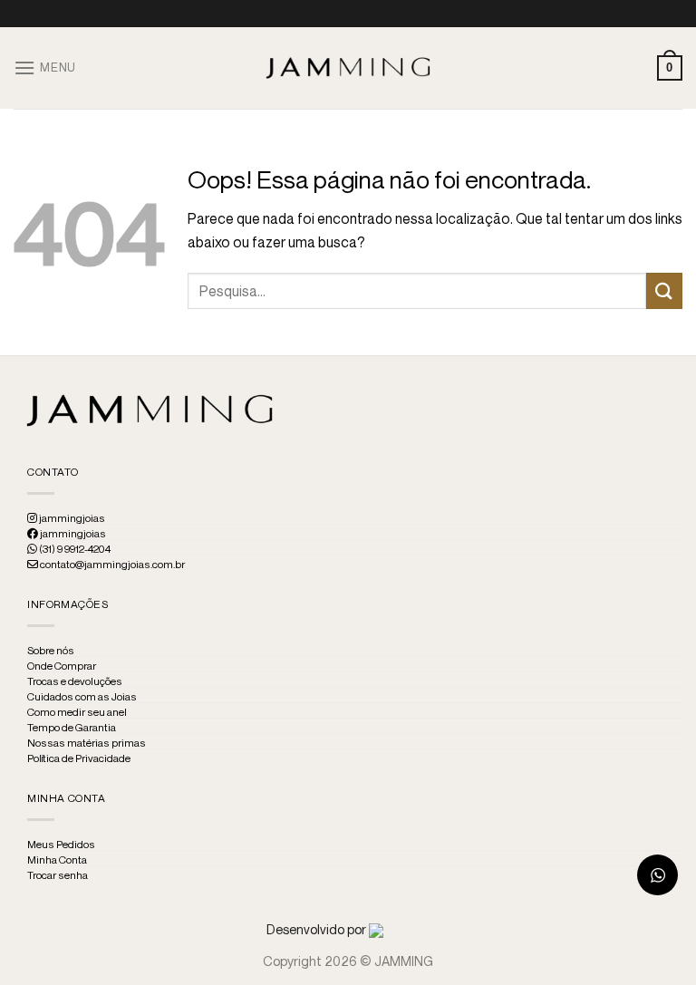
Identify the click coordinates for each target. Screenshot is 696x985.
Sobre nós (50, 650)
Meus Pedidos (61, 844)
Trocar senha (57, 875)
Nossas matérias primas (86, 743)
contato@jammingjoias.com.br (111, 564)
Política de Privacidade (78, 758)
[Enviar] (664, 290)
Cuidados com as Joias (82, 696)
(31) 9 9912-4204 (74, 549)
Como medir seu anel (77, 712)
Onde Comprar (61, 666)
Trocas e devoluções (74, 681)
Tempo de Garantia (71, 727)
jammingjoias (71, 518)
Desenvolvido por (317, 929)
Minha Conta (57, 860)
